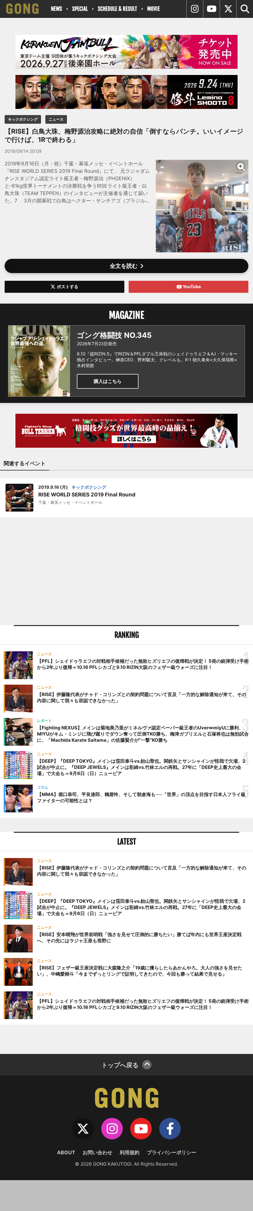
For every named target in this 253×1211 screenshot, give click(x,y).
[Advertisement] (126, 571)
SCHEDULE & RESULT (117, 9)
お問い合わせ (97, 1152)
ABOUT (66, 1152)
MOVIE (153, 9)
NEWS (56, 9)
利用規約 (129, 1152)
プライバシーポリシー (171, 1152)
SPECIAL (80, 9)
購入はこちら (108, 381)
